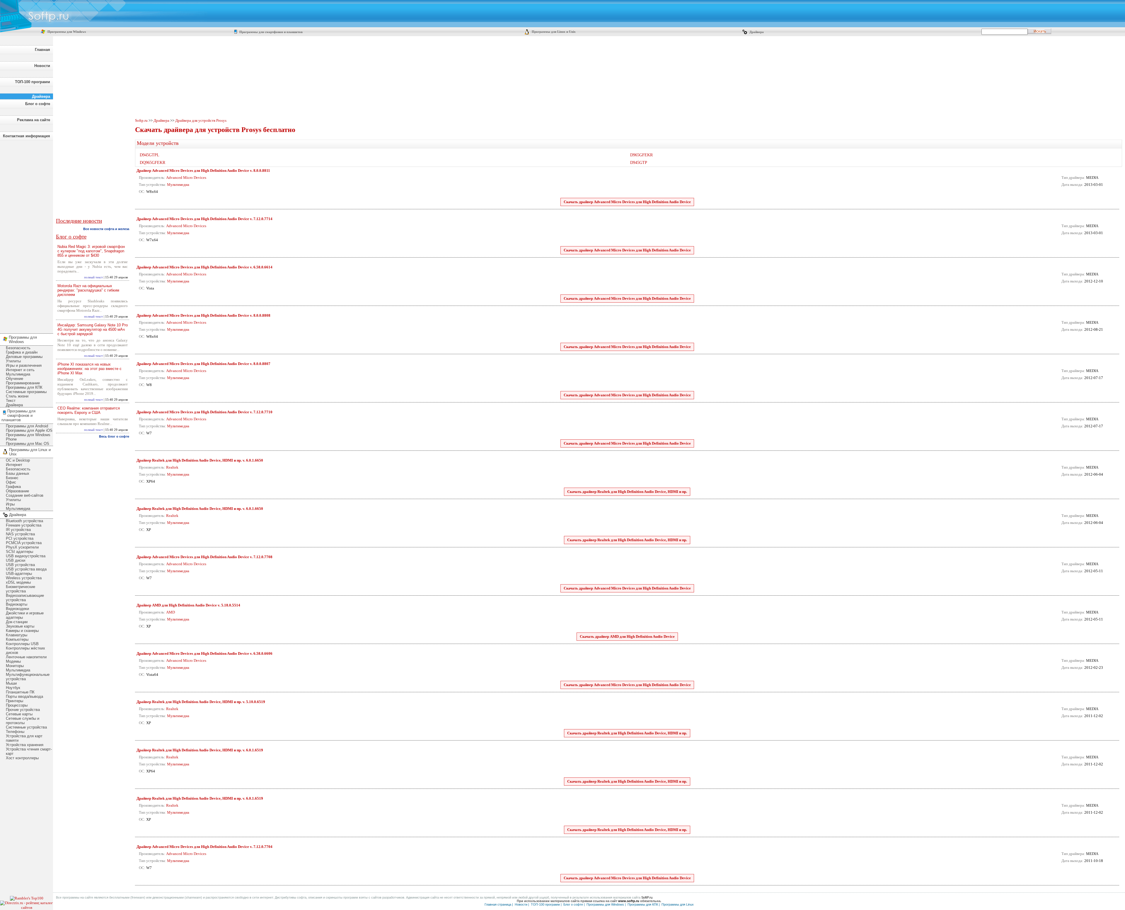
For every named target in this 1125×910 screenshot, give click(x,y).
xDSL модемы (18, 582)
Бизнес (12, 478)
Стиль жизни (17, 396)
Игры (10, 504)
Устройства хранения (24, 745)
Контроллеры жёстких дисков (25, 650)
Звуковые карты (20, 626)
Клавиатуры (16, 635)
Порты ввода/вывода (24, 696)
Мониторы (15, 666)
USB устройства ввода (26, 569)
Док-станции (17, 622)
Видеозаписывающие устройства (25, 597)
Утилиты (13, 361)
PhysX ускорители (22, 547)
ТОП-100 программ (32, 82)
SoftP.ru (646, 897)
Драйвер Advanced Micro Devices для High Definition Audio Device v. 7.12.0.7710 (204, 412)
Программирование (23, 383)
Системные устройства (26, 727)
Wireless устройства (24, 578)
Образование (17, 491)
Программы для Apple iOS (29, 430)
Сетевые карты (19, 714)
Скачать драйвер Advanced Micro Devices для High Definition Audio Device (627, 202)
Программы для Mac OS (27, 443)
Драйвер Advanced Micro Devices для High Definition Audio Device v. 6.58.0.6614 (204, 267)
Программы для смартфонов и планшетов (270, 32)
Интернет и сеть (20, 370)
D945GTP (638, 162)
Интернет (14, 464)
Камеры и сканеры (22, 630)
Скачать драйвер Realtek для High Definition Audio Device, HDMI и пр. (627, 491)
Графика (13, 486)
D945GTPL (149, 155)
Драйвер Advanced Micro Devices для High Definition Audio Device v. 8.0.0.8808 (203, 315)
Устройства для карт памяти (24, 738)
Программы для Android (27, 426)
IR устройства (18, 529)
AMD (170, 612)
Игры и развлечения (24, 365)
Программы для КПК (24, 387)
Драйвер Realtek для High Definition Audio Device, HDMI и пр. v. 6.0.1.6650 (200, 460)
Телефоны (15, 731)
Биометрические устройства (20, 589)
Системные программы (26, 392)
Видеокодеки (17, 608)
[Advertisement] (26, 235)
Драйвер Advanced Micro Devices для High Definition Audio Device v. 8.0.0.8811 (203, 170)
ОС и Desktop (18, 460)
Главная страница (498, 904)
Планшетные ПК (20, 692)
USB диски (15, 560)
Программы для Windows (66, 31)
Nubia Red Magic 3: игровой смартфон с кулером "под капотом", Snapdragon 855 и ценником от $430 (91, 251)
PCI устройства (19, 538)
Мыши (11, 683)
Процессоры (17, 705)
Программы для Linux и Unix (553, 31)
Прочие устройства (23, 709)
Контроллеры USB (22, 644)
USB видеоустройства (25, 556)
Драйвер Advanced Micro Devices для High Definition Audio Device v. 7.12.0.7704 (204, 846)
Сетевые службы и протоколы (22, 720)
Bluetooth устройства (24, 521)
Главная (42, 49)
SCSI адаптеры (19, 551)
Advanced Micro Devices (186, 177)
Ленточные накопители (26, 657)
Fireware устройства (23, 525)
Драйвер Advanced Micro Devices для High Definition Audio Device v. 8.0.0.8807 (203, 363)
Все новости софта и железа (106, 229)
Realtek (172, 467)
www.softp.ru (628, 901)
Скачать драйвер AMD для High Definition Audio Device (627, 636)
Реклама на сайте (33, 120)
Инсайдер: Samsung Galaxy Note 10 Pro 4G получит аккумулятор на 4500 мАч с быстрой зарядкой (92, 329)
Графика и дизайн (22, 352)
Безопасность (18, 348)
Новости (42, 66)
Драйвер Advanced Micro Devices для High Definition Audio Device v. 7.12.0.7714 (204, 219)
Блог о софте (37, 104)
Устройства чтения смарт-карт (29, 751)
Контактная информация (26, 136)
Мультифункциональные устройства (28, 676)
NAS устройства (20, 534)
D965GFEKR (641, 155)
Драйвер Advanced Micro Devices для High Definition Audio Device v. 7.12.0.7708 (204, 557)
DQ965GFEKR (152, 162)
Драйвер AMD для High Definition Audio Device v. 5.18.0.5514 (188, 605)
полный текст (93, 277)
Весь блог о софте (114, 436)
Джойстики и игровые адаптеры (25, 615)
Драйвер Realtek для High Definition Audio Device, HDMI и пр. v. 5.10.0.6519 (201, 702)
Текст (11, 400)
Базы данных (17, 473)
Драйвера (756, 32)
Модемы (13, 661)
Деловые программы (24, 356)
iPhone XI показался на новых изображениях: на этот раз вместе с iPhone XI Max (89, 368)
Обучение (14, 378)
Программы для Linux (678, 904)
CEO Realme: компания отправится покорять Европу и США (88, 410)
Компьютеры (17, 639)
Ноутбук (13, 688)
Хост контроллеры (22, 758)
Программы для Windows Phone (28, 437)
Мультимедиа (18, 374)
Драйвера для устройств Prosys (200, 120)
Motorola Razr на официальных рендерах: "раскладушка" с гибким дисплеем (88, 290)
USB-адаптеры (19, 573)
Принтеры (14, 701)
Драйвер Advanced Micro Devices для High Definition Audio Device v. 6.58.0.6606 (204, 653)
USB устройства (20, 565)
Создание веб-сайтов (24, 495)
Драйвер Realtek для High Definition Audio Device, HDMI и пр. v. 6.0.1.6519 (200, 750)
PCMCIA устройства (24, 543)
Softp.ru (141, 120)
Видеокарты (16, 604)
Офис (11, 482)
